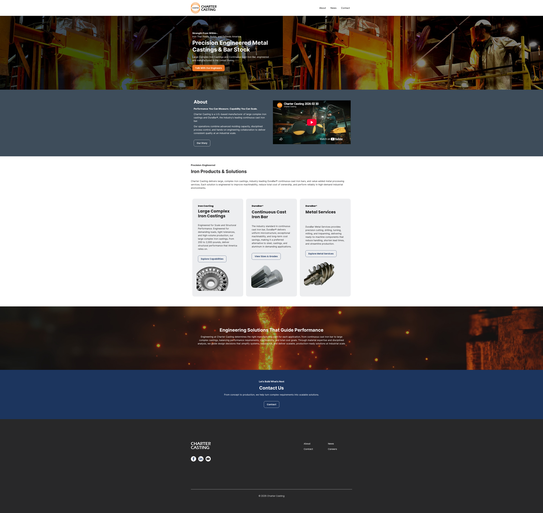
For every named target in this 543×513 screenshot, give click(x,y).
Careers (332, 449)
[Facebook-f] (193, 458)
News (331, 443)
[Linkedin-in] (200, 458)
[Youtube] (208, 458)
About (307, 443)
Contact (308, 449)
